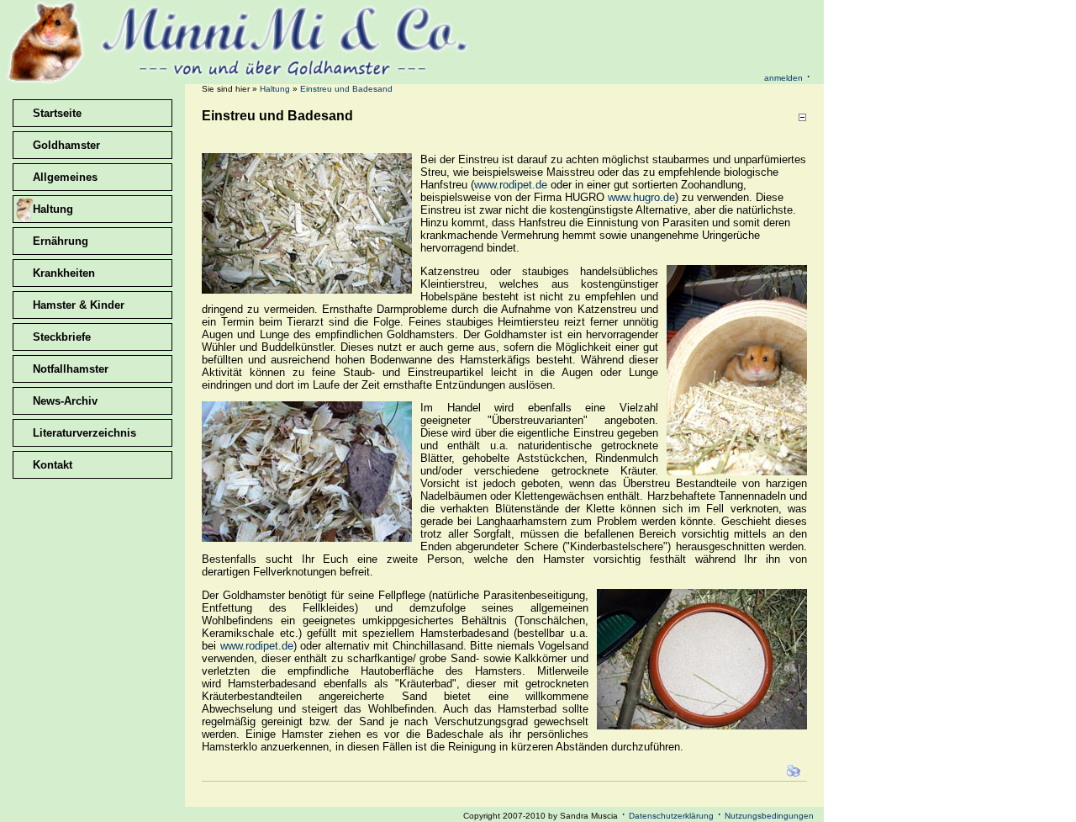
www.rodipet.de (510, 184)
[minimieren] (802, 118)
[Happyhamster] (239, 79)
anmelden (783, 77)
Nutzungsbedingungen (769, 815)
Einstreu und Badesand (346, 88)
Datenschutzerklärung (671, 815)
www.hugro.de (641, 197)
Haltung (275, 88)
